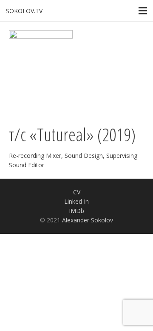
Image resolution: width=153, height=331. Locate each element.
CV (76, 192)
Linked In (76, 201)
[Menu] (143, 10)
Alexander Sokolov (87, 220)
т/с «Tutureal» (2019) (72, 134)
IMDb (76, 211)
